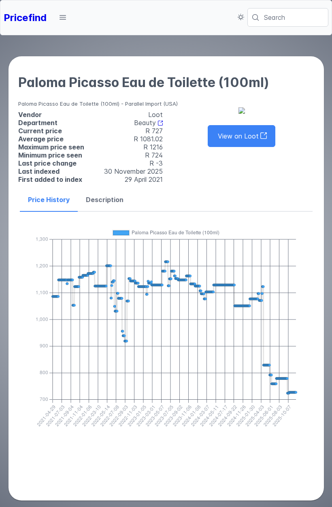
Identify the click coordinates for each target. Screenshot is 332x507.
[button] (62, 17)
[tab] (49, 200)
